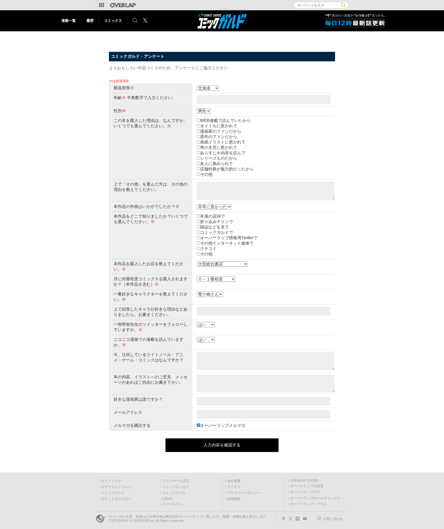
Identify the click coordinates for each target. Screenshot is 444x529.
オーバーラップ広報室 (306, 486)
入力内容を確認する (221, 445)
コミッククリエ (174, 493)
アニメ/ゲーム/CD (175, 481)
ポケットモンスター (116, 499)
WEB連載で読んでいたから (225, 120)
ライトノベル (111, 481)
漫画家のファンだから (220, 131)
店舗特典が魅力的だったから (227, 169)
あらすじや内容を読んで (222, 153)
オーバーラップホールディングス (315, 498)
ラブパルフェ (172, 504)
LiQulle (167, 499)
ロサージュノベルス (116, 487)
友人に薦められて (216, 163)
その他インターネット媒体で (227, 243)
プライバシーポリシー (244, 493)
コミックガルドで (216, 232)
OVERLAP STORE (304, 481)
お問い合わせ (333, 519)
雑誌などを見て (214, 227)
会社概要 (233, 481)
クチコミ (208, 248)
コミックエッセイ (175, 487)
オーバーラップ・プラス (308, 504)
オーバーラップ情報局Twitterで (228, 238)
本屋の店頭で (212, 216)
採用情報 (233, 499)
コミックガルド (113, 493)
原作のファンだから (218, 136)
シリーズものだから (218, 158)
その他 (206, 174)
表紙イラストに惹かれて (222, 142)
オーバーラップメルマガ (222, 425)
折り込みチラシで (216, 221)
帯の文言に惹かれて (218, 147)
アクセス (233, 487)
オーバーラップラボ (305, 492)
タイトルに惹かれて (218, 126)
